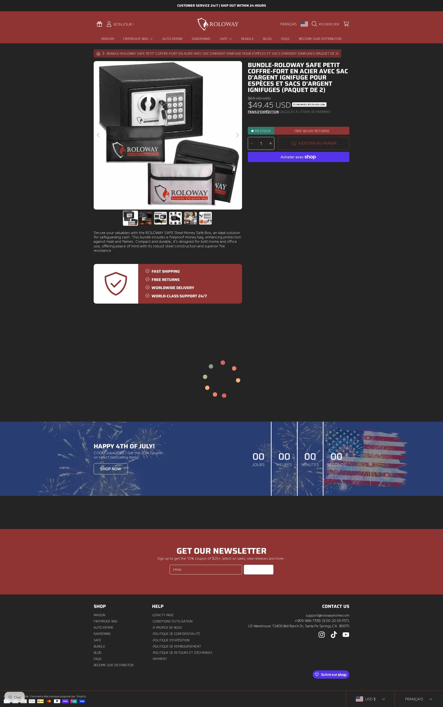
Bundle (99, 646)
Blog (98, 653)
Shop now (110, 469)
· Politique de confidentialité (176, 634)
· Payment (159, 659)
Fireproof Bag (136, 38)
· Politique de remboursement (176, 646)
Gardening (102, 634)
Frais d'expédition (263, 112)
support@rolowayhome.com (327, 615)
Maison (99, 615)
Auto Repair (103, 627)
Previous (98, 135)
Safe (224, 38)
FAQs (98, 659)
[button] (326, 24)
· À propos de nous (167, 627)
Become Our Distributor (114, 665)
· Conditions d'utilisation (172, 621)
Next (237, 135)
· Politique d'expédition (170, 640)
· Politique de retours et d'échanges (182, 653)
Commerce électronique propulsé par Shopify (58, 696)
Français (288, 23)
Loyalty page (163, 615)
